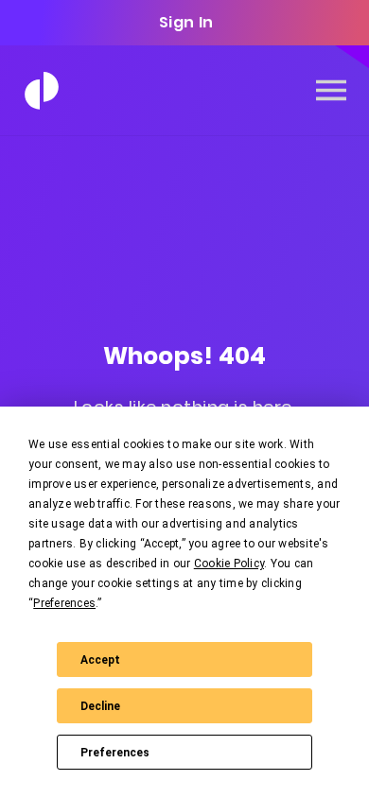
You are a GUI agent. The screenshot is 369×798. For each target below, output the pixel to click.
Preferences (114, 752)
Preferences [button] (64, 603)
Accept (100, 660)
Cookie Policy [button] (229, 563)
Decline (100, 706)
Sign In (186, 22)
